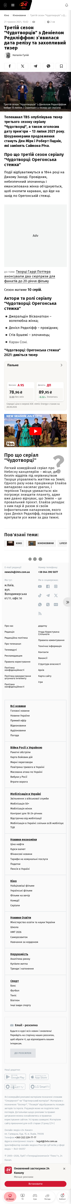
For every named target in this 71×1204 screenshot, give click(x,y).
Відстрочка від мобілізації (26, 818)
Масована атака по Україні (26, 772)
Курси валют (17, 849)
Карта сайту (44, 676)
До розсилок (23, 1053)
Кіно (7, 15)
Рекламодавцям (13, 656)
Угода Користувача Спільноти (48, 633)
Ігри (40, 682)
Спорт (14, 981)
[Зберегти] (61, 66)
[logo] (23, 5)
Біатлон (15, 1000)
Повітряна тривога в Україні (27, 767)
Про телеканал (13, 644)
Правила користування (17, 662)
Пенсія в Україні (20, 868)
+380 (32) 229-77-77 (25, 1137)
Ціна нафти (17, 844)
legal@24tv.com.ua (47, 1141)
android (15, 1077)
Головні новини (19, 710)
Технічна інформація (50, 646)
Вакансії (42, 658)
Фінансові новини (21, 854)
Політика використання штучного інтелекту (18, 677)
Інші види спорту (20, 1005)
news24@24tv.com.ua (17, 572)
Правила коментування (51, 640)
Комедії (14, 900)
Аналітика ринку (20, 958)
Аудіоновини (18, 730)
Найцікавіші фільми (22, 885)
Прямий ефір (18, 720)
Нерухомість (19, 954)
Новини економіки (23, 839)
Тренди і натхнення (22, 968)
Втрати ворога (19, 781)
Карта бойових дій (21, 757)
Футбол (14, 990)
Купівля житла (19, 963)
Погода (14, 735)
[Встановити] (35, 1177)
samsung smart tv (40, 1087)
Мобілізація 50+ (19, 803)
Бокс (13, 985)
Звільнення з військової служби (29, 798)
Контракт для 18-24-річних (26, 813)
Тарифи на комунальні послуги (29, 859)
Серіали (15, 905)
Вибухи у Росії (18, 776)
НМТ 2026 (15, 932)
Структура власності (49, 664)
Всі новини (18, 706)
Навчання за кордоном (24, 942)
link (40, 586)
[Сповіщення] (66, 5)
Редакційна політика (16, 638)
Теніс (13, 995)
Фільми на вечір (20, 895)
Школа (14, 927)
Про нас (9, 626)
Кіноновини (20, 15)
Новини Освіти (20, 917)
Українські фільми (21, 890)
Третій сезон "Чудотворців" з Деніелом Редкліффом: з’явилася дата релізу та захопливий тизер (48, 15)
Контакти (43, 652)
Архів (41, 670)
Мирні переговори (21, 762)
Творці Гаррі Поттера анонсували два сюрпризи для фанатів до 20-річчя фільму (29, 276)
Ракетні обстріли (20, 752)
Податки (15, 864)
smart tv (15, 1087)
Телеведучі (11, 650)
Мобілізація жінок (21, 808)
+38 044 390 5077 (48, 572)
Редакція (9, 632)
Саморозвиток (19, 937)
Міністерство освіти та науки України (32, 922)
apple (40, 1077)
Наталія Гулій (21, 55)
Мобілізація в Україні (25, 794)
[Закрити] (64, 1168)
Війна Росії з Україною (26, 747)
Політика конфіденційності (14, 669)
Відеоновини (18, 725)
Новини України (20, 715)
